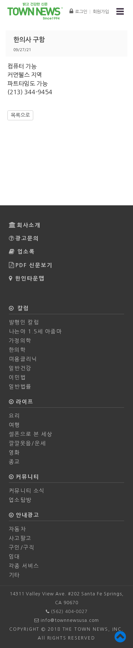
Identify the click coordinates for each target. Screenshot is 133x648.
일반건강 (20, 368)
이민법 (17, 377)
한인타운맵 (30, 278)
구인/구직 (22, 547)
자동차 (17, 529)
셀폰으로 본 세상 (30, 434)
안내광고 (27, 515)
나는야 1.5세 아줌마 (35, 331)
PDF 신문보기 (34, 265)
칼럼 (22, 308)
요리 (14, 415)
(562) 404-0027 (69, 611)
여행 (14, 425)
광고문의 (27, 238)
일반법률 (20, 386)
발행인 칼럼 (24, 322)
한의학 (17, 350)
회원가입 (101, 12)
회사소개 (29, 225)
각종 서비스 (24, 566)
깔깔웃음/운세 (27, 443)
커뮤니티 (27, 476)
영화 (14, 452)
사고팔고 (20, 538)
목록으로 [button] (20, 115)
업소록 (26, 251)
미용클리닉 (23, 359)
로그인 (81, 12)
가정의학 (20, 340)
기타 (14, 575)
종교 (14, 461)
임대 (14, 556)
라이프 (24, 401)
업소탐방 (20, 500)
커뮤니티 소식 (27, 490)
